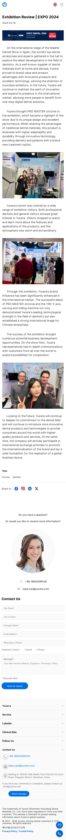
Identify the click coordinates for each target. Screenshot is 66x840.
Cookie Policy (26, 831)
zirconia (6, 477)
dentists (17, 477)
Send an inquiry (14, 686)
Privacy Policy (9, 831)
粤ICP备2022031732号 (13, 827)
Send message (19, 794)
